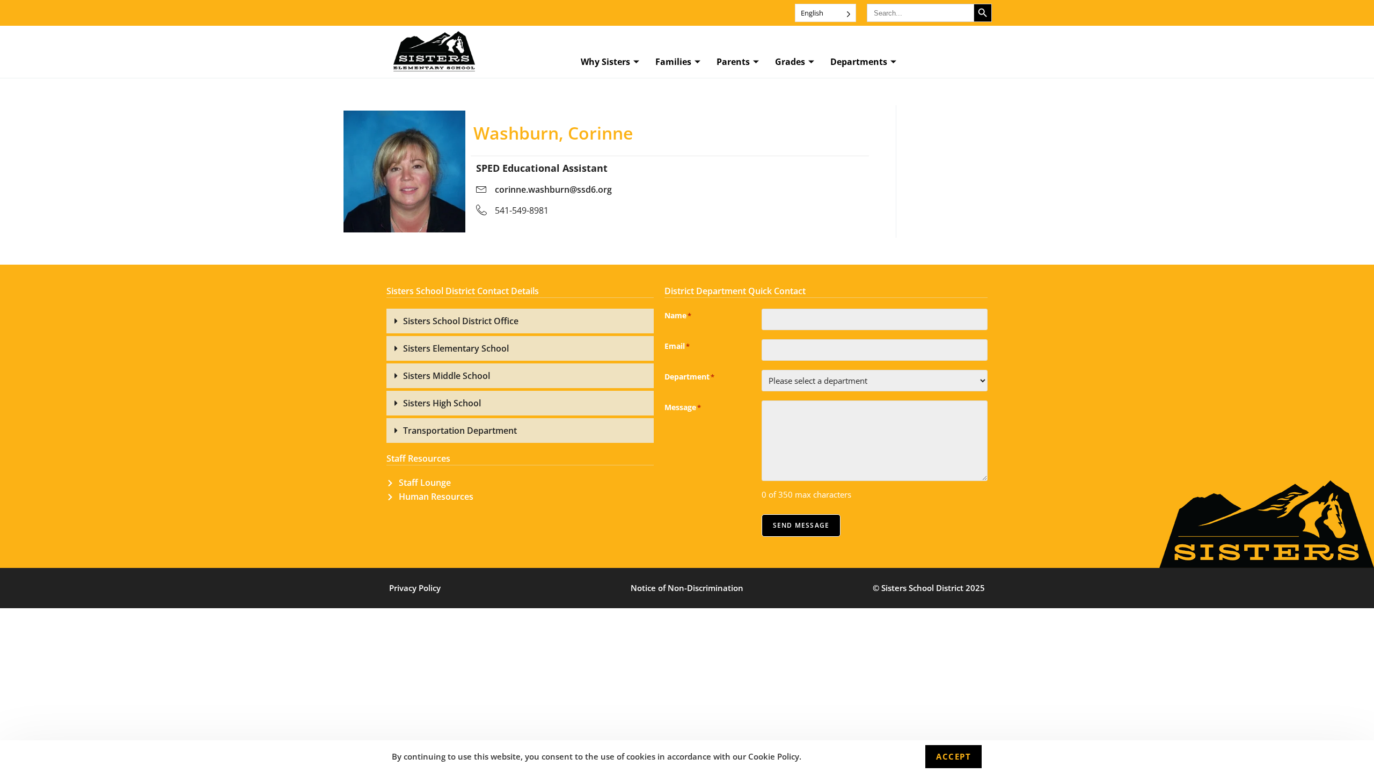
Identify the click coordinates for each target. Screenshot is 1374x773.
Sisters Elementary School (456, 348)
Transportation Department (460, 430)
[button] (520, 321)
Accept (953, 756)
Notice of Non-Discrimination (687, 587)
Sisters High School (442, 403)
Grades (790, 62)
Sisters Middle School (446, 376)
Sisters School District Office (460, 321)
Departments (858, 62)
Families (673, 62)
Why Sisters (605, 62)
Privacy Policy (415, 587)
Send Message (801, 525)
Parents (733, 62)
